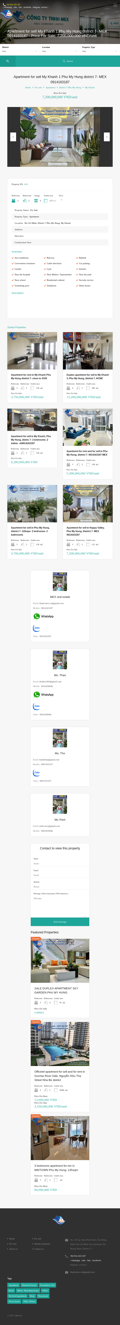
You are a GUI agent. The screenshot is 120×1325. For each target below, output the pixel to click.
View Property (32, 362)
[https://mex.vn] (6, 17)
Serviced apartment (17, 1296)
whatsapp (8, 7)
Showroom (43, 1296)
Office (45, 1290)
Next (107, 136)
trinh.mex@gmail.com (49, 826)
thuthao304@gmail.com (50, 681)
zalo (15, 7)
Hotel (11, 1290)
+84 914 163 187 (13, 5)
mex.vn (18, 1315)
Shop (32, 1296)
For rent (12, 1244)
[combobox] (20, 51)
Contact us (39, 1249)
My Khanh (90, 87)
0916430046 (47, 686)
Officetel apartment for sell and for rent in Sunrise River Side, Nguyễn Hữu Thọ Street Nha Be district (59, 1076)
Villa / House (29, 1301)
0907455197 (47, 764)
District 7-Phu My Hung (70, 87)
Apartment (50, 87)
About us (13, 1249)
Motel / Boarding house (28, 1290)
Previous (13, 136)
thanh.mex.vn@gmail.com (51, 603)
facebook (27, 7)
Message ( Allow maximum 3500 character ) (51, 893)
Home (28, 87)
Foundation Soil (47, 1285)
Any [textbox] (4, 51)
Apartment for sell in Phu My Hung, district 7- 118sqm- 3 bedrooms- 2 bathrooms (30, 531)
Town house (14, 1301)
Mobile (37, 882)
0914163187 (47, 608)
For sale (38, 87)
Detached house (29, 1285)
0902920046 (47, 831)
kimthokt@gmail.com (49, 760)
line (20, 7)
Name (36, 859)
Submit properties (42, 1244)
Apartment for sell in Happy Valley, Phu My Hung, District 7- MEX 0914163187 (85, 531)
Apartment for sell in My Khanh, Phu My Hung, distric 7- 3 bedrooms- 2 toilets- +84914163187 (31, 440)
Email (36, 870)
